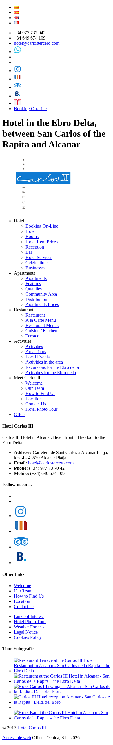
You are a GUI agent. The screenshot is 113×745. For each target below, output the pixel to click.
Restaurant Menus (42, 325)
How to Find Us (40, 393)
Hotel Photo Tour (41, 409)
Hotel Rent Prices (41, 241)
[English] (16, 17)
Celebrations (36, 262)
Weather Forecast (29, 626)
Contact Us (35, 403)
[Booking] (17, 95)
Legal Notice (26, 632)
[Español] (16, 12)
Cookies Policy (28, 637)
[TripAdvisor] (17, 87)
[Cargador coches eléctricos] (17, 103)
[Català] (16, 7)
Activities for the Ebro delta (50, 372)
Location (33, 398)
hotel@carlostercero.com (36, 43)
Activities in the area (44, 362)
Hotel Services (38, 257)
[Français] (16, 22)
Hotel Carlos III (31, 727)
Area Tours (35, 351)
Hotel (30, 231)
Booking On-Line (30, 108)
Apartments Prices (42, 304)
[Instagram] (17, 70)
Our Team (34, 388)
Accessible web (16, 737)
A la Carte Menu (40, 320)
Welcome (34, 382)
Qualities (33, 288)
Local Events (37, 356)
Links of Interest (29, 616)
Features (33, 283)
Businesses (35, 267)
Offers (19, 414)
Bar (28, 252)
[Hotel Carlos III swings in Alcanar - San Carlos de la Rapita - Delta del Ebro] (62, 691)
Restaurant (35, 314)
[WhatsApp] (17, 51)
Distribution (36, 299)
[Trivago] (17, 78)
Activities (34, 346)
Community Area (41, 294)
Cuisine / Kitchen (41, 330)
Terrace (32, 335)
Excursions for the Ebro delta (52, 367)
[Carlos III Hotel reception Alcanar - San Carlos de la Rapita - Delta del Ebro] (62, 702)
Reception (34, 246)
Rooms (32, 236)
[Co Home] (44, 210)
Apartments (36, 278)
